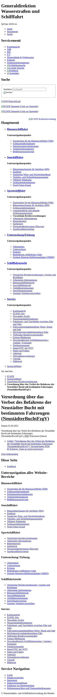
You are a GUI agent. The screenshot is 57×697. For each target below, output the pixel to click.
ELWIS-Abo (19, 313)
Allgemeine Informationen (25, 218)
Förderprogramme (21, 345)
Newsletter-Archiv (21, 316)
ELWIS (10, 376)
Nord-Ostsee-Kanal (22, 185)
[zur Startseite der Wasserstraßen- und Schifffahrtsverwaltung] (11, 101)
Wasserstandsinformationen (25, 319)
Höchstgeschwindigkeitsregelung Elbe (30, 332)
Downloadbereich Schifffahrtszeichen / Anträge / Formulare (31, 341)
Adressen (17, 353)
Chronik (16, 358)
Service (11, 299)
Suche (10, 34)
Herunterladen (31, 445)
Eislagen (11, 60)
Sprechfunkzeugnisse (22, 290)
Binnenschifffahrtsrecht (23, 282)
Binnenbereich (19, 221)
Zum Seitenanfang (9, 454)
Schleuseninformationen (18, 62)
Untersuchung (19, 249)
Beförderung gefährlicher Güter (27, 254)
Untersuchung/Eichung (21, 234)
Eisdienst (17, 172)
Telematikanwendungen (24, 356)
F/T (8, 54)
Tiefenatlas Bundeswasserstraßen (28, 335)
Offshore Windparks (22, 180)
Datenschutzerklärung (17, 683)
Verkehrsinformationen (23, 149)
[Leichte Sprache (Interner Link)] (15, 68)
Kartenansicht (13, 46)
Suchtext (8, 89)
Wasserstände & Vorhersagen (20, 57)
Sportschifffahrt (16, 190)
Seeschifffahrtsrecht (22, 285)
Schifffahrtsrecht (17, 263)
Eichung (17, 252)
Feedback (11, 466)
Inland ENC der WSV (23, 348)
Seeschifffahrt (15, 157)
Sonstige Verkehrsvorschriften (26, 293)
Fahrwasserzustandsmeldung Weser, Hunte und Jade (31, 630)
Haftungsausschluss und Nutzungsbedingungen (29, 688)
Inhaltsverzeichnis (15, 677)
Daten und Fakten (21, 350)
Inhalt (9, 29)
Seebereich (18, 224)
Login (10, 675)
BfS (9, 52)
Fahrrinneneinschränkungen (26, 146)
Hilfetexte (17, 361)
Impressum (12, 680)
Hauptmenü (12, 31)
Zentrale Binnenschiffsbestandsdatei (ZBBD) (34, 257)
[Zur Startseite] (19, 106)
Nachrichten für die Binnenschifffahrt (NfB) (33, 141)
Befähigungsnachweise (23, 151)
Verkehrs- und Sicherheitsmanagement (30, 177)
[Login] (13, 73)
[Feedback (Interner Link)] (12, 70)
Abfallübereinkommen (23, 288)
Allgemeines (18, 246)
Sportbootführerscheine (23, 229)
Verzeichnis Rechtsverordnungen (22, 381)
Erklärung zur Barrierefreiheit (20, 685)
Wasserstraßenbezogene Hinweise (28, 226)
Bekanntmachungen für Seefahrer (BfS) (31, 169)
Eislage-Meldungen (22, 337)
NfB (9, 49)
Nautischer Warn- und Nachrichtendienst (31, 174)
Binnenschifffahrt (17, 129)
